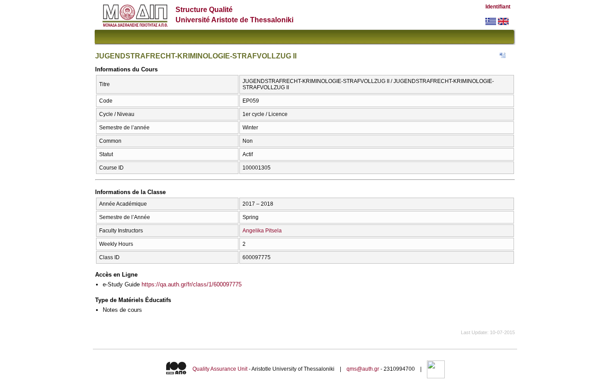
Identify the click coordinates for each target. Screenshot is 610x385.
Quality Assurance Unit (219, 369)
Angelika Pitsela (262, 231)
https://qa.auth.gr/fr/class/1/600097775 (192, 284)
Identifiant (497, 7)
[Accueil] (135, 24)
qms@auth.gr (363, 369)
